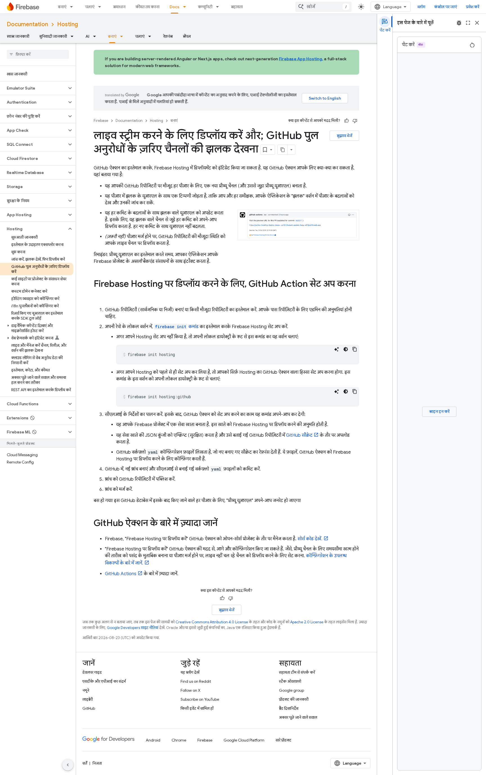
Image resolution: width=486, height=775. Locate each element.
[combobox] (323, 7)
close (477, 22)
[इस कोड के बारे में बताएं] (336, 349)
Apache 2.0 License (306, 622)
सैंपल (187, 36)
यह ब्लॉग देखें (190, 672)
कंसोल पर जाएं (445, 6)
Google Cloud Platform (244, 740)
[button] (33, 88)
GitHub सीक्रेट (299, 435)
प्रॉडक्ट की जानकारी (294, 699)
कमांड (177, 327)
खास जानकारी (18, 36)
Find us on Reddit (196, 681)
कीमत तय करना (147, 6)
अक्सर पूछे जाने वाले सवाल (298, 717)
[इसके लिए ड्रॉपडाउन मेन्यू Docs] (186, 7)
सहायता (237, 6)
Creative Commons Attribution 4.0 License (212, 622)
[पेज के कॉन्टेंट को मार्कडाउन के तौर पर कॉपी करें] (283, 149)
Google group (291, 690)
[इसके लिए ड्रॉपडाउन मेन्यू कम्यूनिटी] (219, 7)
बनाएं (62, 6)
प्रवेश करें (472, 6)
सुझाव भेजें (344, 135)
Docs (174, 6)
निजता (97, 763)
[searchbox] (38, 54)
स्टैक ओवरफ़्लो (290, 681)
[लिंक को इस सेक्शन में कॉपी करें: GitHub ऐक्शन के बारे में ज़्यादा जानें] (223, 523)
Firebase (101, 120)
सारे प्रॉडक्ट (283, 740)
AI (87, 36)
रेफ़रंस (168, 36)
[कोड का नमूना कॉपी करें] (354, 349)
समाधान (119, 6)
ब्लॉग (421, 6)
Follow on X (191, 690)
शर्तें (84, 763)
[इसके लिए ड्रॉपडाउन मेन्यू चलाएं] (101, 7)
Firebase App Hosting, (301, 58)
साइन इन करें (439, 411)
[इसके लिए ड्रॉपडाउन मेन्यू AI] (96, 36)
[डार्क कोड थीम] (345, 349)
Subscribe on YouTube (200, 699)
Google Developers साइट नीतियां (132, 627)
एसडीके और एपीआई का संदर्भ (104, 681)
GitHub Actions (120, 574)
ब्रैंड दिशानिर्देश (288, 708)
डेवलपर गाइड (92, 672)
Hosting (67, 24)
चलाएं (89, 6)
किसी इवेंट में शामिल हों (197, 708)
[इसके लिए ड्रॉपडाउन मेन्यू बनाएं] (73, 7)
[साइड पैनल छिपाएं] (67, 764)
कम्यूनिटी (205, 6)
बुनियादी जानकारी (53, 36)
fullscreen (468, 22)
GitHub (88, 708)
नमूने (85, 690)
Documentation (27, 24)
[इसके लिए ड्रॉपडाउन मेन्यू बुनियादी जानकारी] (73, 36)
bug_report (459, 22)
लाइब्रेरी (87, 699)
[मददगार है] (346, 121)
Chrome (179, 740)
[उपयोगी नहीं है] (355, 121)
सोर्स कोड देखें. (310, 539)
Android (153, 740)
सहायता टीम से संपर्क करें (297, 672)
